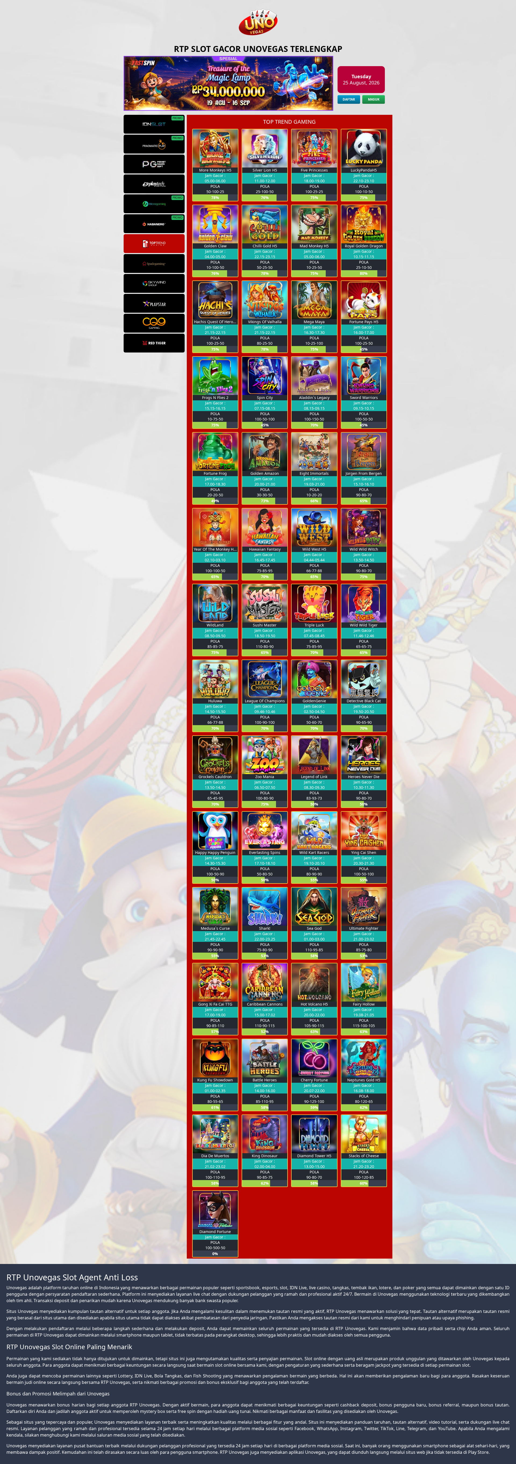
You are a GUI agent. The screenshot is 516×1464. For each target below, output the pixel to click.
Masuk (373, 99)
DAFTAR (349, 99)
